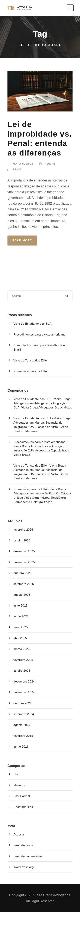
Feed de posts (23, 845)
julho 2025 (20, 605)
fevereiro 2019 (23, 735)
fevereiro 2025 (23, 659)
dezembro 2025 (24, 551)
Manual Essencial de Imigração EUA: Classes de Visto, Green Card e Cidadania (40, 427)
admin (50, 163)
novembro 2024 (24, 692)
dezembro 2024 (24, 681)
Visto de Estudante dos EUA (32, 323)
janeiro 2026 (21, 540)
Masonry (19, 785)
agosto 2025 (21, 594)
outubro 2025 (22, 573)
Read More (22, 240)
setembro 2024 (23, 714)
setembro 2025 (23, 583)
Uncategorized (23, 806)
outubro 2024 (22, 703)
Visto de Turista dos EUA (30, 360)
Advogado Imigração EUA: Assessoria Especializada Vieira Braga (41, 450)
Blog (17, 169)
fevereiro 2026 (23, 529)
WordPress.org (23, 867)
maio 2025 (20, 627)
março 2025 (21, 649)
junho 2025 (21, 616)
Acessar (18, 834)
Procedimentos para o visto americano (39, 334)
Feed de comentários (27, 856)
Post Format (21, 796)
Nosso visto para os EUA (30, 371)
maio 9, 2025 (23, 163)
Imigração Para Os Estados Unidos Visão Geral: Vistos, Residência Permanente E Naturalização (42, 498)
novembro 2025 (24, 562)
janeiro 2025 (21, 670)
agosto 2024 (21, 725)
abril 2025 (20, 638)
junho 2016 (21, 746)
